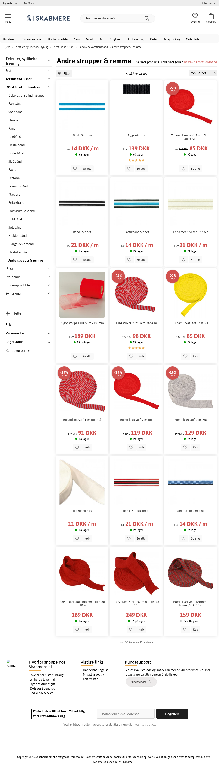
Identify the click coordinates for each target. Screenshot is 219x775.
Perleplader (193, 39)
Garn (77, 39)
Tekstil (89, 39)
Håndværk (9, 39)
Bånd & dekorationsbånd (200, 62)
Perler (154, 39)
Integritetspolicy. (144, 724)
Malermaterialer (32, 39)
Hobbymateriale (58, 39)
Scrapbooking (172, 39)
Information (209, 3)
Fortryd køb (90, 679)
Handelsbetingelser (96, 670)
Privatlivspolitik (93, 674)
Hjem (6, 47)
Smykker (115, 39)
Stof (101, 39)
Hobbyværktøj (135, 39)
